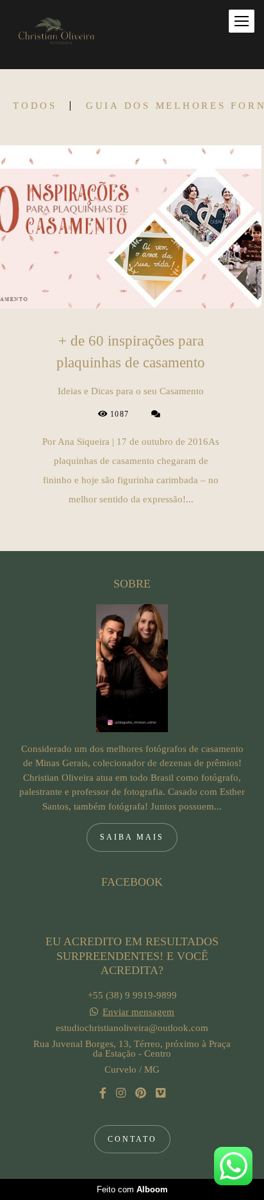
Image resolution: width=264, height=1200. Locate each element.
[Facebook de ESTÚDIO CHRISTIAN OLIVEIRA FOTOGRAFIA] (102, 1093)
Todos (35, 106)
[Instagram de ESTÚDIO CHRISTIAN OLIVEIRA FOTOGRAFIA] (121, 1093)
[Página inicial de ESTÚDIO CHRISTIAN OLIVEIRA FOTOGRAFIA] (55, 35)
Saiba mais (132, 837)
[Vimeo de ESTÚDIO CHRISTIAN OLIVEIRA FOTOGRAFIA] (160, 1093)
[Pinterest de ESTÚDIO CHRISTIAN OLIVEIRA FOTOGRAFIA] (140, 1093)
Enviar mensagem (138, 1012)
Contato (132, 1139)
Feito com (132, 1189)
